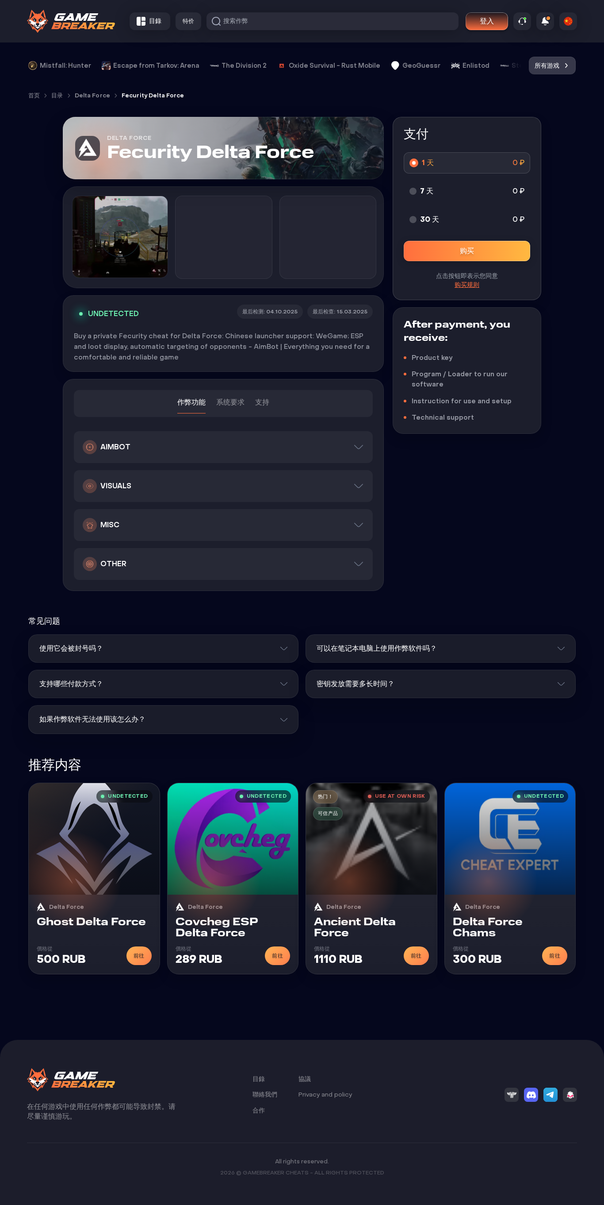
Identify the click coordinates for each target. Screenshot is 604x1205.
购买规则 (467, 285)
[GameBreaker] (71, 21)
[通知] (545, 21)
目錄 (258, 1079)
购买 (467, 250)
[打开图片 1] (120, 237)
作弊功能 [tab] (191, 402)
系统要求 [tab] (230, 402)
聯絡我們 (264, 1094)
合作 (258, 1110)
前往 (139, 955)
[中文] (568, 21)
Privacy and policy (325, 1094)
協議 (304, 1079)
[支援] (522, 21)
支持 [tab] (262, 402)
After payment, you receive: (457, 331)
